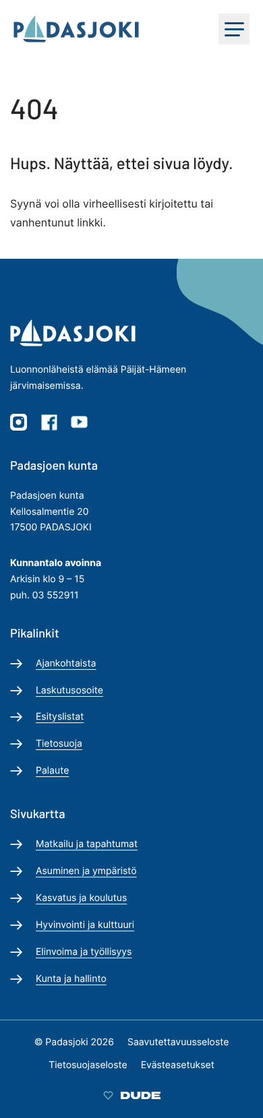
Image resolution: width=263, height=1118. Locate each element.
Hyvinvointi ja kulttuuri (85, 925)
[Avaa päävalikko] (234, 28)
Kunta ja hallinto (71, 979)
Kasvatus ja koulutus (81, 898)
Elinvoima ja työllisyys (84, 952)
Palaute (52, 770)
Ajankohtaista (66, 663)
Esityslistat (60, 716)
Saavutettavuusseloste (178, 1042)
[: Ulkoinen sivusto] (131, 1094)
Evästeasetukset (177, 1065)
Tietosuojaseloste (88, 1065)
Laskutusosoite (69, 690)
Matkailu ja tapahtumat (87, 844)
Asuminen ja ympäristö (86, 871)
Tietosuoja (59, 743)
